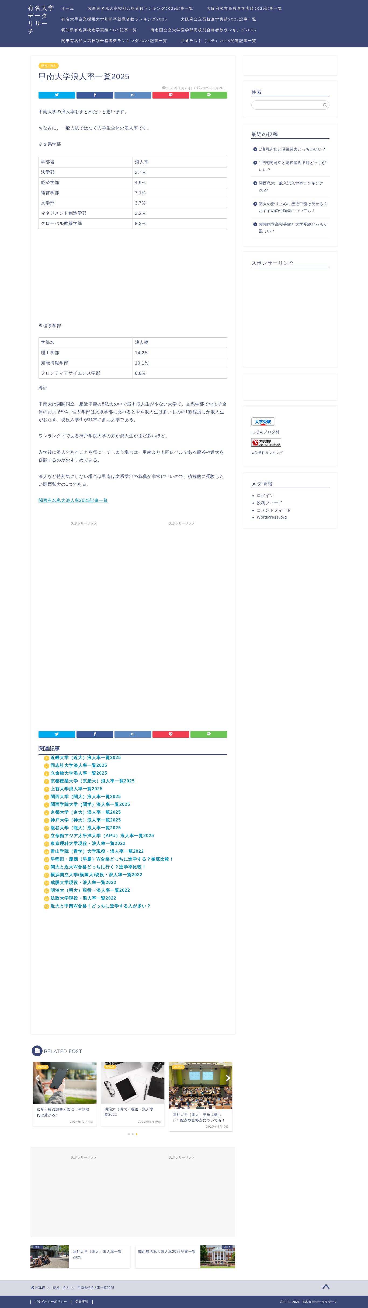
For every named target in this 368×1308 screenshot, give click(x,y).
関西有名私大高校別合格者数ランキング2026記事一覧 (140, 8)
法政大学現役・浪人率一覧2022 (83, 898)
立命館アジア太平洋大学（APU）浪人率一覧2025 (102, 835)
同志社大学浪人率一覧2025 (79, 765)
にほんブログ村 (265, 432)
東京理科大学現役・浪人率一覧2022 (88, 843)
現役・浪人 (48, 65)
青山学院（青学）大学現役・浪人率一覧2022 (97, 851)
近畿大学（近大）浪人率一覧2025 (86, 757)
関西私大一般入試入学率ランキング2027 (291, 186)
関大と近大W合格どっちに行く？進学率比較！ (99, 867)
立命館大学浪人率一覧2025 (79, 773)
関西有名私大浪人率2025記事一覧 (73, 500)
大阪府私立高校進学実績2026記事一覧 (244, 8)
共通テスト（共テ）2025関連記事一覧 (218, 40)
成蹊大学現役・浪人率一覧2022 (83, 882)
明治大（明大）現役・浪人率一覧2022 (90, 890)
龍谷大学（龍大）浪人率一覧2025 (86, 828)
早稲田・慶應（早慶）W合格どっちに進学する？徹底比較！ (112, 859)
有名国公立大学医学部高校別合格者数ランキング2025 (203, 29)
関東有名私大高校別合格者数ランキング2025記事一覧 (114, 40)
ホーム (67, 8)
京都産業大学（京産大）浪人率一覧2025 (93, 781)
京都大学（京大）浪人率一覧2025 (86, 812)
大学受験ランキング (267, 453)
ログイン (265, 495)
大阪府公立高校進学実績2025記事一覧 (218, 19)
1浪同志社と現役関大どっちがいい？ (292, 149)
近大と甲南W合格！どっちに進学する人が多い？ (101, 906)
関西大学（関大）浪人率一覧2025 (86, 796)
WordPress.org (272, 517)
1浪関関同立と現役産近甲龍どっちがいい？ (292, 166)
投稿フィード (270, 503)
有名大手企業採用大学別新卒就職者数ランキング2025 (114, 19)
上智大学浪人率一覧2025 (77, 788)
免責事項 (81, 1301)
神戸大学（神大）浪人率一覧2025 (86, 820)
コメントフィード (274, 510)
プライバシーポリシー (51, 1301)
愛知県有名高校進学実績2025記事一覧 (99, 29)
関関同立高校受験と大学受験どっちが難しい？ (293, 227)
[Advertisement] (133, 280)
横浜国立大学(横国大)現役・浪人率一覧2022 (97, 874)
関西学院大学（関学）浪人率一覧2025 (90, 804)
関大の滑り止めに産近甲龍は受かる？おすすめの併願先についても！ (293, 207)
